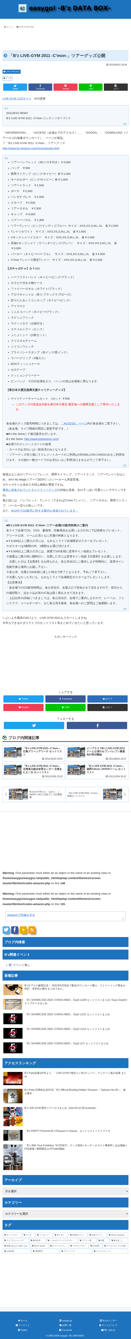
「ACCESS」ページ (74, 423)
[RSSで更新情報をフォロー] (31, 930)
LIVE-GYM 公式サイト (17, 98)
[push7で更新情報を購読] (23, 930)
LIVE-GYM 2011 (12, 71)
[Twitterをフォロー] (34, 725)
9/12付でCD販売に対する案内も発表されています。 (44, 510)
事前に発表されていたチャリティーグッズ (30, 490)
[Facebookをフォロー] (97, 725)
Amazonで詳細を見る (21, 915)
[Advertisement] (65, 38)
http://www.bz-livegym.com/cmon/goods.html (31, 148)
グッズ (8, 78)
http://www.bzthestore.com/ (41, 439)
